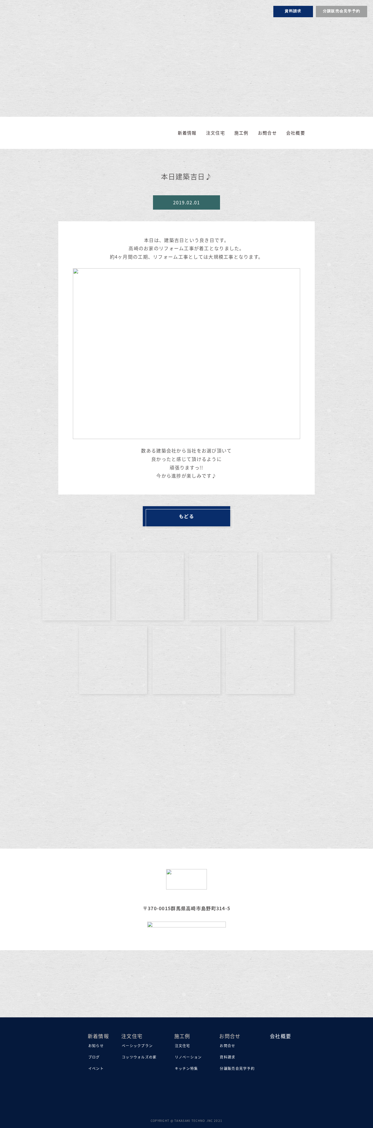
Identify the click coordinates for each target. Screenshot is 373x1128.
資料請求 (293, 11)
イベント (96, 1068)
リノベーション (188, 1056)
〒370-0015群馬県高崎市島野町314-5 (186, 908)
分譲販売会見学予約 (341, 11)
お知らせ (96, 1045)
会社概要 (295, 133)
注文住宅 (182, 1045)
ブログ (94, 1056)
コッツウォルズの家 (139, 1056)
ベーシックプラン (137, 1045)
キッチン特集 (186, 1068)
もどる (186, 516)
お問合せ (227, 1045)
